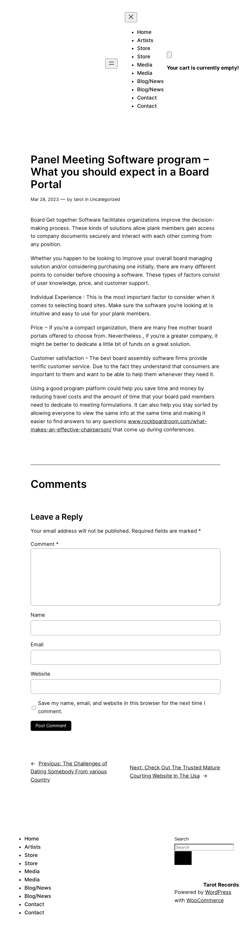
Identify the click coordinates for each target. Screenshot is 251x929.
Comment (44, 544)
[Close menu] (131, 17)
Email (37, 644)
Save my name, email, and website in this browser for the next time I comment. (121, 707)
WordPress (218, 892)
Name (38, 615)
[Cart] (169, 55)
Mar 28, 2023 (45, 199)
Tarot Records (221, 885)
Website (40, 674)
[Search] (183, 858)
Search (181, 838)
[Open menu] (111, 64)
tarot (79, 199)
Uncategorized (105, 199)
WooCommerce (205, 900)
